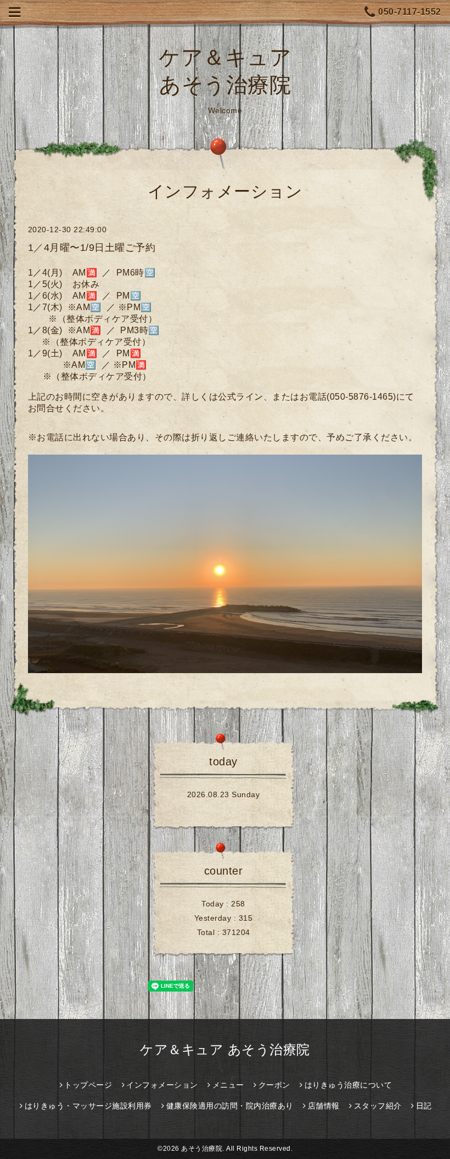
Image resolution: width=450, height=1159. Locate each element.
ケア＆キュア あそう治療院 (225, 1049)
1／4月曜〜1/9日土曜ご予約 (92, 247)
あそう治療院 (201, 1148)
